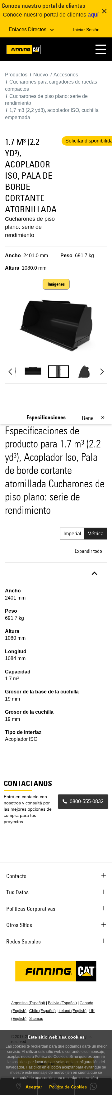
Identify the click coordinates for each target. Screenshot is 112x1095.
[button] (100, 49)
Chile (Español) (42, 1011)
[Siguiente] (102, 372)
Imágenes (56, 284)
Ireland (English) (72, 1011)
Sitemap (36, 1018)
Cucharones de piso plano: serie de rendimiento (30, 227)
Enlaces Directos (28, 29)
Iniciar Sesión (86, 29)
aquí (93, 15)
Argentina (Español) (28, 1003)
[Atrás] (10, 372)
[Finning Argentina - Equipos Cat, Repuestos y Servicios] (24, 50)
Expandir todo (88, 551)
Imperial (72, 533)
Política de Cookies (68, 1086)
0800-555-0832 (87, 801)
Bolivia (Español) (62, 1003)
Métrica (95, 533)
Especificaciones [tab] (46, 417)
